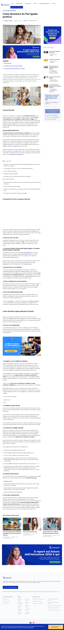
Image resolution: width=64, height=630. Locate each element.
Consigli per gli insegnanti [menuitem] (44, 3)
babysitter (29, 274)
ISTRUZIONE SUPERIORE (9, 10)
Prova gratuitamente (10, 587)
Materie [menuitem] (35, 3)
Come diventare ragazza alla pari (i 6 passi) (14, 68)
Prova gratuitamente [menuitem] (16, 7)
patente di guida (33, 301)
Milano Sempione (6, 603)
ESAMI (51, 55)
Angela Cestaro (8, 20)
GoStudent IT (53, 88)
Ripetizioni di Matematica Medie (54, 605)
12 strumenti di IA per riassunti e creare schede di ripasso (55, 86)
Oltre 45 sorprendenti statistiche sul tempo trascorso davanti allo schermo (12, 533)
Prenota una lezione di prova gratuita (52, 111)
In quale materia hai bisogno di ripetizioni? (51, 103)
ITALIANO (52, 62)
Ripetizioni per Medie (37, 601)
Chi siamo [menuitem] (54, 3)
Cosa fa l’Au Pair (8, 63)
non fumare (10, 301)
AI (53, 91)
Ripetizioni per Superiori (38, 603)
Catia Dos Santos (47, 535)
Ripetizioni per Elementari (38, 598)
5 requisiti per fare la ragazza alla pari (13, 65)
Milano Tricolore (6, 601)
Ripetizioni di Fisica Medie (53, 607)
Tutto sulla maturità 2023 (30, 531)
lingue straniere (28, 264)
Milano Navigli (5, 598)
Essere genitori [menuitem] (28, 3)
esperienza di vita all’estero (16, 154)
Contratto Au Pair (8, 481)
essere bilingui (27, 252)
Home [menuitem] (12, 3)
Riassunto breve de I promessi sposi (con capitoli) (53, 67)
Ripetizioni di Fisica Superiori (54, 609)
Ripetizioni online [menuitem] (19, 3)
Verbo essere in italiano (54, 59)
